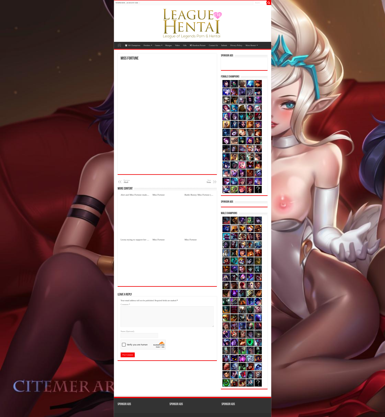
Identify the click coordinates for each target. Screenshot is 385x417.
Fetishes (147, 45)
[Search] (269, 2)
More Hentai (251, 45)
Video (177, 45)
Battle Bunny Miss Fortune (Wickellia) (202, 194)
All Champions (134, 45)
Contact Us (213, 45)
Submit (224, 45)
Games (157, 45)
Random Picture (199, 45)
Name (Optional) (127, 331)
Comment (125, 304)
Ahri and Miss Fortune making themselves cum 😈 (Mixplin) (149, 194)
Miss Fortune (158, 194)
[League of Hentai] (192, 22)
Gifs (184, 45)
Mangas (168, 45)
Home (119, 45)
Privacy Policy (236, 45)
